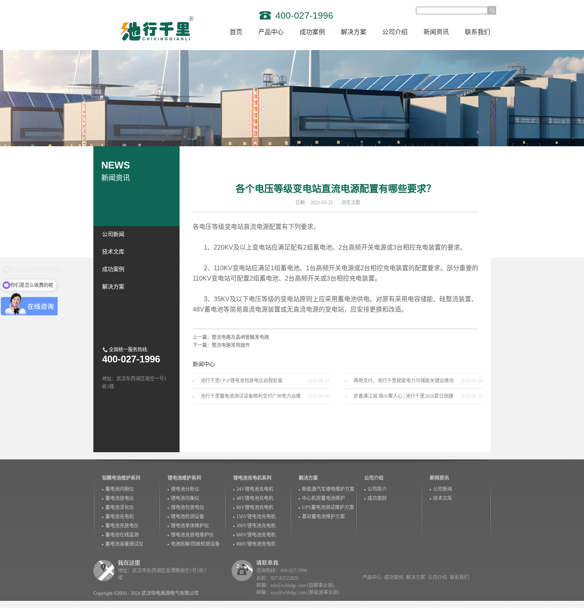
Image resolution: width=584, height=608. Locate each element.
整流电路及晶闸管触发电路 (240, 337)
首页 (236, 32)
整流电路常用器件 (231, 345)
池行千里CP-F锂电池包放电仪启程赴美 (241, 380)
